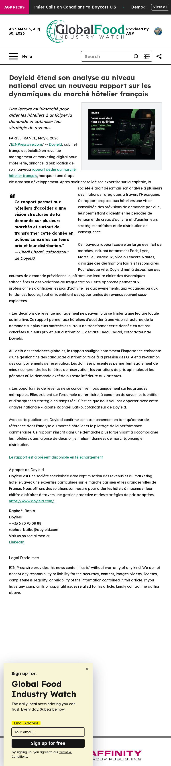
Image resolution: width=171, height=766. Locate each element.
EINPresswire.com (26, 144)
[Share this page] (159, 56)
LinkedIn (16, 542)
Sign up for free (48, 743)
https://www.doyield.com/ (31, 501)
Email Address (26, 723)
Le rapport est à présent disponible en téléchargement (56, 457)
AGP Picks (14, 7)
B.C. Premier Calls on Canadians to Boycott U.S (68, 7)
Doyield (55, 144)
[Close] (87, 669)
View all (160, 7)
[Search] (136, 56)
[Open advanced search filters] (146, 56)
